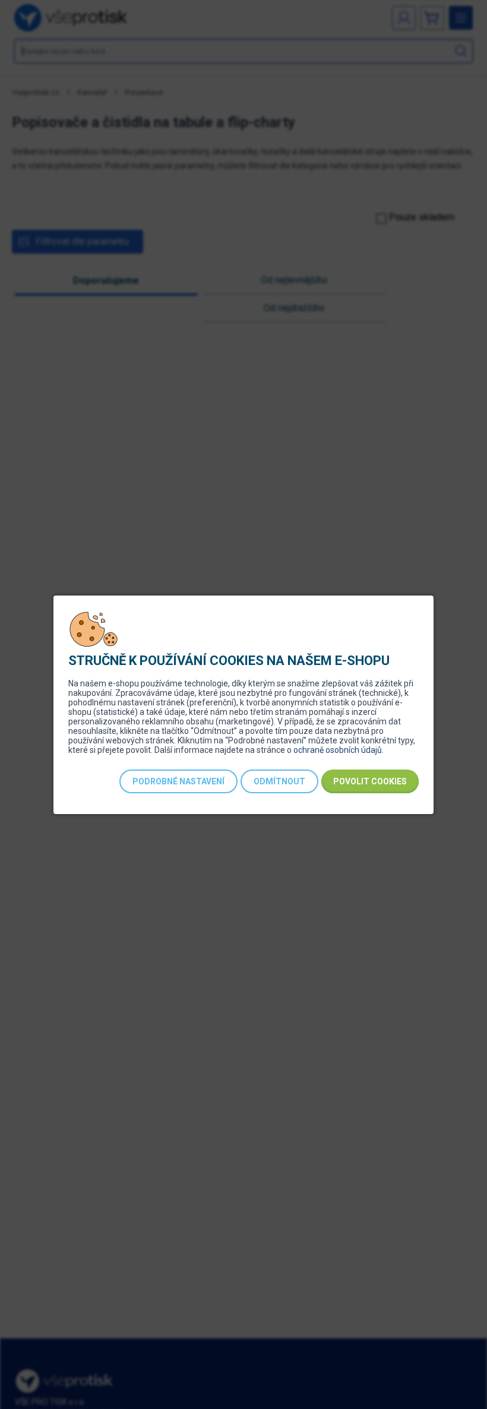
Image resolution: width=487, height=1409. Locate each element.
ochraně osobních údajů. (338, 750)
